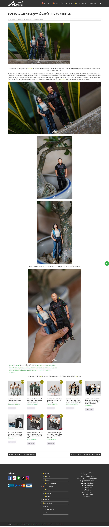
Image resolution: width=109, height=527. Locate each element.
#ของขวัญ (48, 365)
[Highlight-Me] (36, 19)
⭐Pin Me (47, 496)
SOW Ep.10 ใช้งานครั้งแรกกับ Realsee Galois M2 (22, 454)
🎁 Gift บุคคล (46, 3)
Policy (46, 512)
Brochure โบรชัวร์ (49, 509)
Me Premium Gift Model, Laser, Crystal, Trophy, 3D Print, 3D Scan (28, 524)
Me (41, 376)
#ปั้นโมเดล (29, 368)
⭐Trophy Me (48, 490)
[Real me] (41, 19)
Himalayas (46, 524)
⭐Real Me (47, 476)
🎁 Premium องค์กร (58, 3)
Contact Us (92, 3)
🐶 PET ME (69, 3)
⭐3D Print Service (80, 3)
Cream (20, 19)
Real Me (30, 68)
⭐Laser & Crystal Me (50, 483)
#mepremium (39, 365)
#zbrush (12, 370)
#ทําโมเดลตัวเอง (39, 368)
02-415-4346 (87, 491)
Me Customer (28, 19)
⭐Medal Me (48, 493)
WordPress (61, 524)
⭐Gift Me (47, 480)
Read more (12, 408)
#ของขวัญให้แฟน (19, 368)
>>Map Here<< (87, 496)
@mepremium (89, 494)
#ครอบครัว (19, 370)
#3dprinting (34, 370)
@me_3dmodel (14, 365)
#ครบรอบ (26, 370)
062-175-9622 (90, 485)
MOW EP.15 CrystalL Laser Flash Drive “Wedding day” (85, 454)
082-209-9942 (90, 483)
